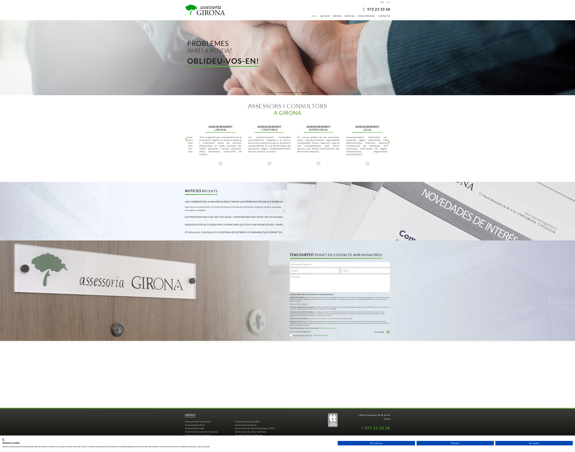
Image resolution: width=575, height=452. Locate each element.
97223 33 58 (378, 9)
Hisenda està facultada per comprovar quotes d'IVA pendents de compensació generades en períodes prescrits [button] (235, 224)
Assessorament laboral (245, 425)
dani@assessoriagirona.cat (328, 328)
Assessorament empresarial (198, 421)
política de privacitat (320, 335)
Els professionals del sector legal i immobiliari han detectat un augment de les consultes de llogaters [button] (235, 216)
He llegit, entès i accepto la (302, 335)
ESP (382, 2)
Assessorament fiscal (195, 425)
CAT (388, 2)
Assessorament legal (194, 428)
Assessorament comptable (247, 421)
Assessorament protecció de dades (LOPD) (255, 428)
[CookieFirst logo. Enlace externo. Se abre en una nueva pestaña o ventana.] (3, 439)
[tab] (235, 201)
